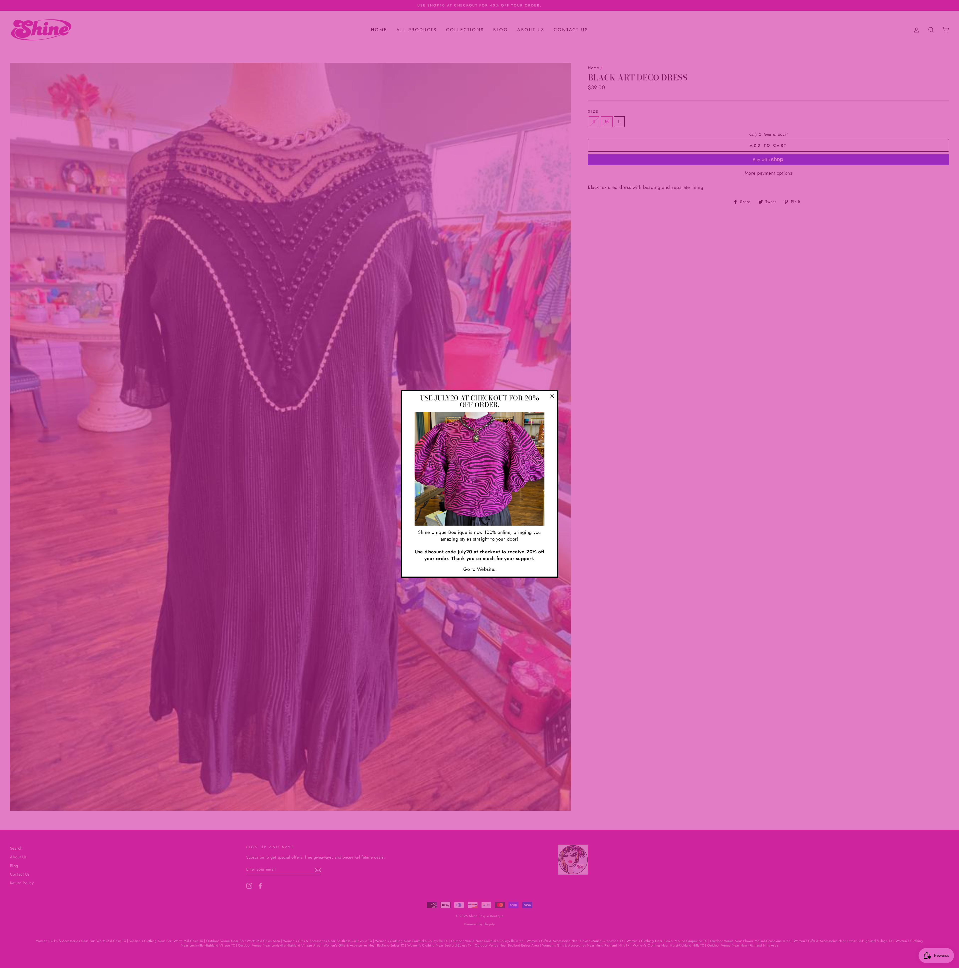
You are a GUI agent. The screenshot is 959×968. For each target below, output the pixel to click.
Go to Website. (479, 569)
